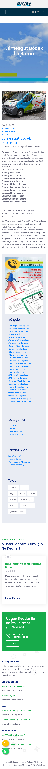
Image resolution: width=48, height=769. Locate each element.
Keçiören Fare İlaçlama (18, 384)
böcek (22, 493)
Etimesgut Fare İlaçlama (18, 366)
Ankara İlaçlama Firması (12, 690)
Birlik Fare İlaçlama (16, 337)
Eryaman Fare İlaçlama (18, 360)
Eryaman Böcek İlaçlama (18, 357)
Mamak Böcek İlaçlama (18, 387)
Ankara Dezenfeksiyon (11, 724)
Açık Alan (12, 425)
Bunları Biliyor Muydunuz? (19, 462)
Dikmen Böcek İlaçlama (18, 352)
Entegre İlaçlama (15, 434)
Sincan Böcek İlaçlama (17, 392)
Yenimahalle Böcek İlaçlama (20, 398)
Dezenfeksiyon (15, 431)
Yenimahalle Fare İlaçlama (19, 401)
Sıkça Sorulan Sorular (17, 456)
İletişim (12, 643)
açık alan (13, 505)
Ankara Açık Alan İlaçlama (13, 735)
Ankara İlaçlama (9, 695)
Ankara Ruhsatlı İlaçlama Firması (16, 744)
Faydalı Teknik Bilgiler (17, 464)
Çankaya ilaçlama (17, 511)
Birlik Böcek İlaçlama (17, 334)
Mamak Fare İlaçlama (17, 389)
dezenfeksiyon (25, 499)
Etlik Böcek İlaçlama (17, 369)
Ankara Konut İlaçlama (12, 715)
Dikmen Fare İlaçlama (17, 355)
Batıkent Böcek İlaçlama (18, 328)
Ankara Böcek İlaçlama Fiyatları (16, 720)
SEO (22, 765)
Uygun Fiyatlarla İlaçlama (13, 739)
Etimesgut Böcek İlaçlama (16, 140)
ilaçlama (24, 487)
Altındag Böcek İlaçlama (18, 325)
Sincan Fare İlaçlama (17, 395)
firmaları (32, 493)
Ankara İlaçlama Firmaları (13, 686)
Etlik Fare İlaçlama (16, 372)
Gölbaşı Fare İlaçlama (17, 378)
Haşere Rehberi (15, 459)
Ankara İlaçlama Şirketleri (13, 699)
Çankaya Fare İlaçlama (18, 343)
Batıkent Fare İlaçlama (18, 331)
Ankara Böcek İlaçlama (12, 748)
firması (13, 499)
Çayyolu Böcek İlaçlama (18, 346)
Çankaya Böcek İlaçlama (18, 340)
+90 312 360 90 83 (20, 637)
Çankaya (13, 487)
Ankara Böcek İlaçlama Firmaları (16, 711)
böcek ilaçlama (27, 505)
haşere (13, 493)
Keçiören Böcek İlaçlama (19, 381)
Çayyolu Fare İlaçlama (17, 349)
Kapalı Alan (13, 428)
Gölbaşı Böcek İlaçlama (18, 375)
